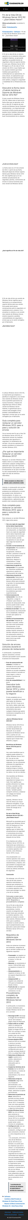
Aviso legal (8, 1212)
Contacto (21, 1214)
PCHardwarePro (7, 31)
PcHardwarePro (12, 27)
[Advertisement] (14, 133)
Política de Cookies (17, 1212)
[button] (24, 9)
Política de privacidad (10, 1214)
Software (17, 31)
